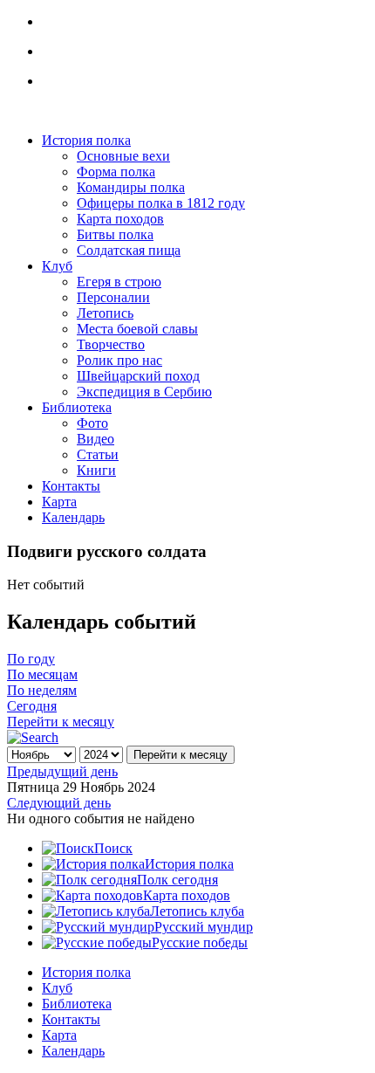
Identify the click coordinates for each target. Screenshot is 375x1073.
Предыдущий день (62, 771)
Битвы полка (115, 234)
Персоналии (113, 297)
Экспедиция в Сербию (144, 391)
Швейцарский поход (138, 375)
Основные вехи (123, 155)
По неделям (42, 690)
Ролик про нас (119, 360)
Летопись (105, 313)
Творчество (111, 344)
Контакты (71, 485)
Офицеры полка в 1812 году (161, 203)
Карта (59, 501)
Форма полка (116, 171)
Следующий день (59, 802)
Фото (92, 423)
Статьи (98, 454)
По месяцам (42, 674)
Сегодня (32, 705)
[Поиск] (32, 737)
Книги (96, 470)
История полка (86, 140)
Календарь (73, 517)
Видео (95, 438)
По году (31, 658)
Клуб (57, 265)
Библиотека (77, 407)
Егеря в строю (119, 281)
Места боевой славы (137, 328)
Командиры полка (131, 187)
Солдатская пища (129, 250)
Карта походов (120, 218)
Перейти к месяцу (60, 721)
